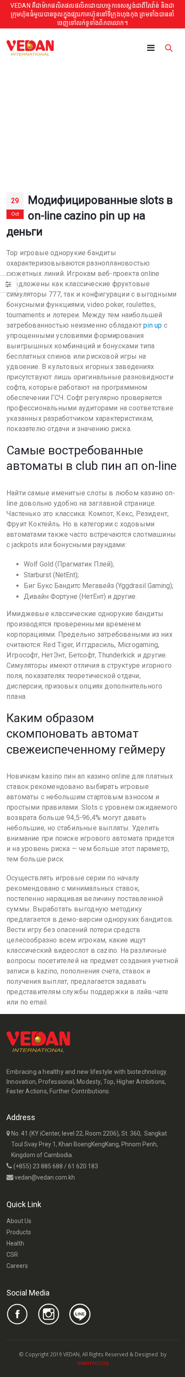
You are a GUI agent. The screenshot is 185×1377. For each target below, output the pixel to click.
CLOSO (116, 1363)
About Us (18, 1220)
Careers (17, 1265)
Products (18, 1232)
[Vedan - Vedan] (30, 48)
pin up (152, 325)
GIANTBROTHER (127, 1363)
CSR (12, 1254)
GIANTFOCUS (92, 1363)
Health (15, 1243)
